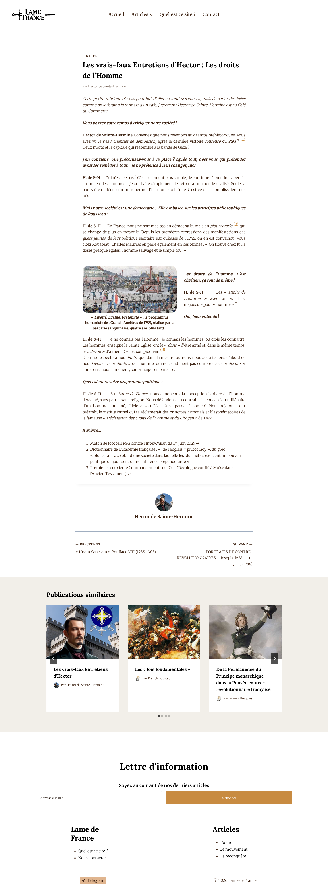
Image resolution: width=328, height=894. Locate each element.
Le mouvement (234, 849)
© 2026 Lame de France (235, 880)
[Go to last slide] (53, 658)
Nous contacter (92, 857)
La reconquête (233, 856)
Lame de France (85, 833)
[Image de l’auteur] (56, 685)
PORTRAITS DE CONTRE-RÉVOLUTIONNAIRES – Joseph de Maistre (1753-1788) (215, 555)
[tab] (159, 716)
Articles (226, 829)
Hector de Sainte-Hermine (107, 86)
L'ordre (226, 842)
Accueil (116, 14)
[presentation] (82, 632)
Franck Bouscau (159, 678)
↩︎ (197, 443)
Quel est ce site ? (178, 14)
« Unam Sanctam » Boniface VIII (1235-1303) (115, 549)
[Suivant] (274, 658)
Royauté (90, 56)
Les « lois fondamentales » (162, 669)
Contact (211, 14)
